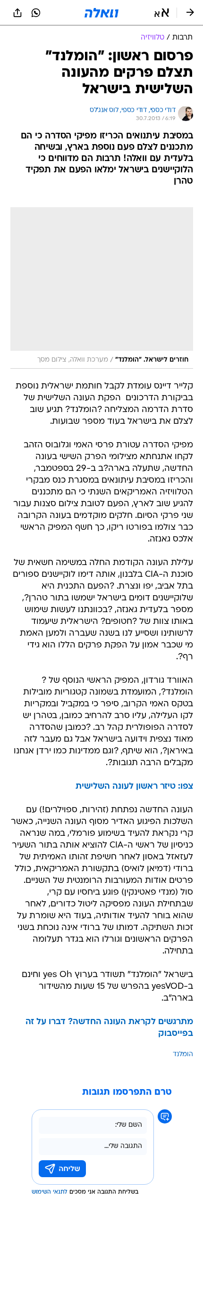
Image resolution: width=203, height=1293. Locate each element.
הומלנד (183, 1054)
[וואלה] (101, 12)
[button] (161, 12)
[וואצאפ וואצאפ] (36, 12)
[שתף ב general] (17, 13)
